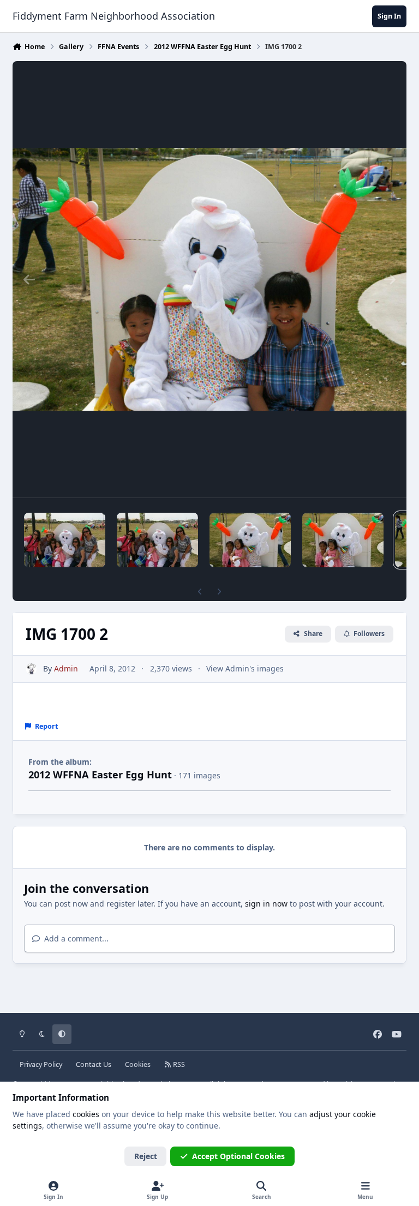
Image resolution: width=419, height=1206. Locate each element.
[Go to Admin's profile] (31, 669)
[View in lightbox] (209, 279)
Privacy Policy (41, 1064)
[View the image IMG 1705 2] (157, 540)
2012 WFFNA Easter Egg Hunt (100, 774)
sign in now (266, 903)
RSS (178, 1064)
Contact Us (93, 1064)
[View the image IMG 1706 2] (64, 540)
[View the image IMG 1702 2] (343, 540)
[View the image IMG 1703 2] (250, 540)
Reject (145, 1156)
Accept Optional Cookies (238, 1156)
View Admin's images (245, 668)
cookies (86, 1114)
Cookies (138, 1064)
